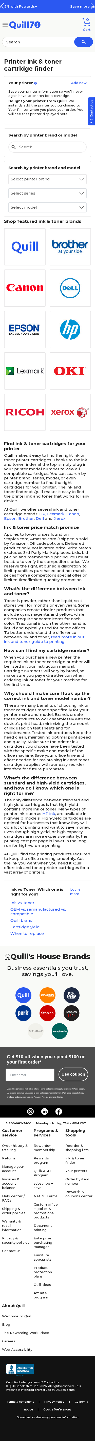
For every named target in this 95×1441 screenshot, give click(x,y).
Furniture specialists (42, 1257)
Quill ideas (42, 1285)
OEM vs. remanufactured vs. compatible (38, 911)
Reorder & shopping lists (77, 1148)
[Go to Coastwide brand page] (47, 996)
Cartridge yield (25, 927)
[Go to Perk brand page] (23, 1014)
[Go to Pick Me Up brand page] (72, 996)
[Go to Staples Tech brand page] (72, 1014)
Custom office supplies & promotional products (46, 1210)
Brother (26, 518)
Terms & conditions (20, 1401)
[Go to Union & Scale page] (36, 1032)
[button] (92, 6)
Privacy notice (54, 1401)
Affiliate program (41, 1295)
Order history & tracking (15, 1148)
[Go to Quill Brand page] (23, 996)
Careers (8, 1341)
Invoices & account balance (11, 1183)
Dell (40, 518)
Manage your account (13, 1168)
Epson (10, 518)
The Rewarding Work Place (25, 1333)
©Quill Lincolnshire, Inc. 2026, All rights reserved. (40, 1386)
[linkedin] (45, 1111)
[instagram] (30, 1111)
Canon (72, 513)
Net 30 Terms (46, 1196)
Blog (6, 1324)
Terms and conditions (49, 1089)
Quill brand (21, 920)
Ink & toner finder (74, 1160)
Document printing (43, 1228)
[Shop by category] (5, 24)
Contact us (11, 1251)
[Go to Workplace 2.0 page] (60, 1032)
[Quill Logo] (25, 24)
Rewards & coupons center (78, 1194)
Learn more (75, 891)
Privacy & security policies (15, 1240)
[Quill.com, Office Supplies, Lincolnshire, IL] (20, 1370)
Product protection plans (43, 1272)
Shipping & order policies (13, 1211)
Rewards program (41, 1160)
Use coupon (73, 1074)
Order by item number (77, 1181)
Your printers (76, 1171)
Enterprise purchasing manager (43, 1242)
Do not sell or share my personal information (48, 1417)
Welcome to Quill (16, 1316)
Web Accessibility (17, 1349)
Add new (79, 83)
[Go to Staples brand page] (47, 1014)
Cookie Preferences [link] (57, 1409)
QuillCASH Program (42, 1173)
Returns (8, 1158)
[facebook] (59, 1111)
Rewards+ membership (44, 1148)
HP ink (48, 813)
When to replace (27, 933)
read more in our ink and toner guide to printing (44, 639)
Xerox (59, 518)
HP (42, 513)
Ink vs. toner (22, 903)
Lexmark (56, 513)
